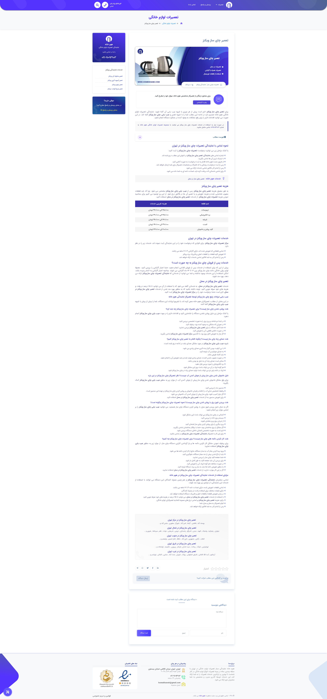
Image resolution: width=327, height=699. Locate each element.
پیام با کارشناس (202, 102)
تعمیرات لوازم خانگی (169, 23)
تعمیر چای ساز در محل (196, 178)
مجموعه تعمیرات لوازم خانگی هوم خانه (154, 125)
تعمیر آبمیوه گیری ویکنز (115, 80)
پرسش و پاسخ (206, 4)
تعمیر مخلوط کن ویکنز (116, 76)
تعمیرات (220, 4)
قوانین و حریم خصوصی (102, 696)
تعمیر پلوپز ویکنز (117, 84)
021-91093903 (109, 57)
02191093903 (215, 127)
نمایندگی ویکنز (201, 84)
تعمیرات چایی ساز (213, 84)
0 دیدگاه (188, 85)
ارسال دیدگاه (143, 578)
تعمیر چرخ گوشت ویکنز (115, 89)
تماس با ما (192, 4)
